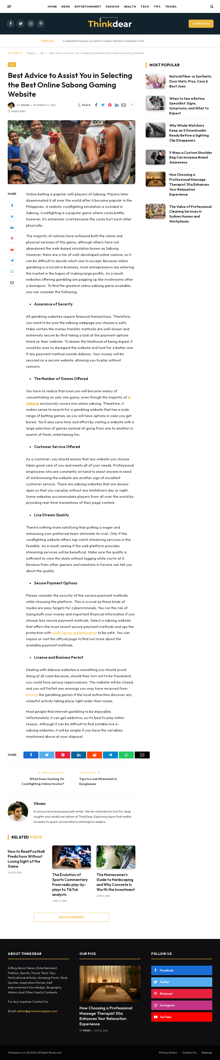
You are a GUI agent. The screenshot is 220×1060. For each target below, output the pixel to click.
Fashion (112, 6)
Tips (157, 6)
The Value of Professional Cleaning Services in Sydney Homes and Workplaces (190, 214)
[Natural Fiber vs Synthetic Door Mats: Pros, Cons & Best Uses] (155, 80)
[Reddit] (12, 249)
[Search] (211, 6)
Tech (145, 6)
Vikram (25, 105)
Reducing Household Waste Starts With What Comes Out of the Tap (117, 41)
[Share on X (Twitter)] (103, 105)
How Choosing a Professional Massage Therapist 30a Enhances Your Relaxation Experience (189, 184)
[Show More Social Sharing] (131, 105)
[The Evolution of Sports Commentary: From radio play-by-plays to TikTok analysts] (71, 857)
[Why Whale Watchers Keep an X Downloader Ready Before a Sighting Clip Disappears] (155, 130)
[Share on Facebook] (96, 105)
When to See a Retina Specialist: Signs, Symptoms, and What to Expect (189, 105)
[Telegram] (12, 260)
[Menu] (9, 6)
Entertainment (88, 6)
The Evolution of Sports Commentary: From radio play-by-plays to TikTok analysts (70, 884)
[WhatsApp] (12, 271)
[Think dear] (110, 23)
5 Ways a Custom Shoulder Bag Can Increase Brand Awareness (190, 157)
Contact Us (201, 23)
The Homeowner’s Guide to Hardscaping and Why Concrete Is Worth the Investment (115, 882)
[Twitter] (12, 216)
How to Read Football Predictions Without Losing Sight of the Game (26, 859)
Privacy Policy (168, 1052)
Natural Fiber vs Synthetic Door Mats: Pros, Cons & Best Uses (190, 81)
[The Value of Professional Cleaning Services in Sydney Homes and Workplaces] (155, 211)
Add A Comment (71, 917)
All (11, 64)
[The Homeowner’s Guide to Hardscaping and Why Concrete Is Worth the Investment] (115, 857)
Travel (171, 6)
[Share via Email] (123, 105)
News (65, 6)
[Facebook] (12, 205)
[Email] (12, 282)
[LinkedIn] (12, 227)
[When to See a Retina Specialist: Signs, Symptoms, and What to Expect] (155, 103)
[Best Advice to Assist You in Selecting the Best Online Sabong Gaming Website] (71, 152)
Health (130, 6)
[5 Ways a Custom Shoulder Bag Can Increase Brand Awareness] (155, 157)
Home (52, 6)
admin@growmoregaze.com (37, 1011)
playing (32, 694)
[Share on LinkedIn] (116, 105)
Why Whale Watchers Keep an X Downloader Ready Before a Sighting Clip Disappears (189, 132)
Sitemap (207, 1052)
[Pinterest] (12, 238)
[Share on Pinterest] (110, 105)
